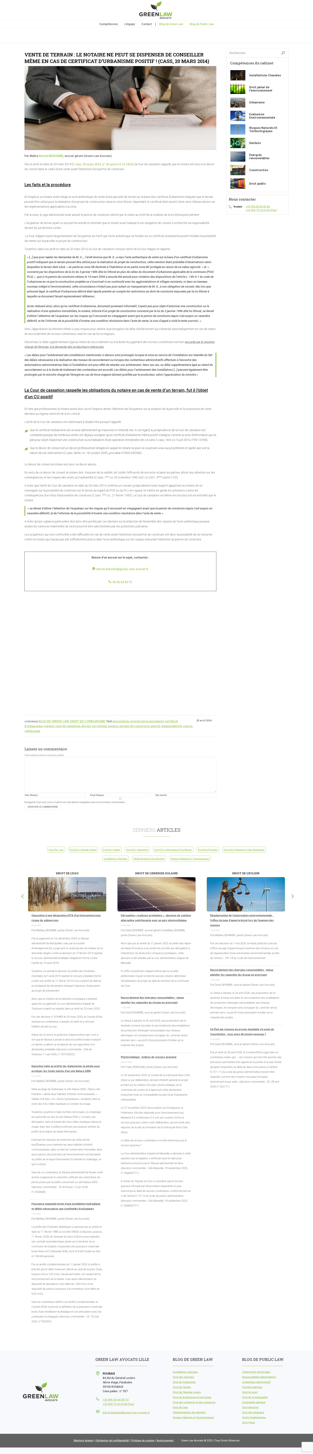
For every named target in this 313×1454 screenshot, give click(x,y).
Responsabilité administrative (259, 1377)
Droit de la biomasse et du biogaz (173, 849)
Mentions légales (83, 1440)
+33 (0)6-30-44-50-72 (116, 1399)
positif (155, 726)
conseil (49, 726)
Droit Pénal (248, 1422)
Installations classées (115, 858)
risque (187, 726)
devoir (86, 726)
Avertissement (165, 1440)
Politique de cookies (143, 1440)
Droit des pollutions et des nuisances (244, 849)
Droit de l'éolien (111, 849)
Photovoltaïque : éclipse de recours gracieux (148, 1057)
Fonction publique (252, 1387)
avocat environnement (147, 721)
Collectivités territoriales (256, 1372)
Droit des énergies (208, 849)
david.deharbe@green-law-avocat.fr (122, 569)
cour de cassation (68, 726)
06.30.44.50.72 (122, 582)
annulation (121, 721)
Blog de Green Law (54, 721)
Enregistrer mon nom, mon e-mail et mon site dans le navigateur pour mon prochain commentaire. (74, 802)
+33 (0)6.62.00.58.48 (258, 206)
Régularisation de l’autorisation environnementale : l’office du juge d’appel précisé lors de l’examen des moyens (242, 920)
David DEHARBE (50, 156)
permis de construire (134, 726)
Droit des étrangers (253, 1412)
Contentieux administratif (256, 1382)
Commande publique (253, 1402)
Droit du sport (250, 1392)
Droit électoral (250, 1407)
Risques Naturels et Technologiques (190, 858)
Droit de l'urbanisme (87, 721)
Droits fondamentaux (254, 1417)
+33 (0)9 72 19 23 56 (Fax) (261, 210)
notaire (113, 726)
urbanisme (32, 731)
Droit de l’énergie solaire (187, 1392)
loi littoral (99, 726)
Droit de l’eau (180, 1407)
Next (291, 895)
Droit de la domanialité (255, 1397)
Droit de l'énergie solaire (83, 849)
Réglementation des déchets (149, 858)
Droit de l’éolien (182, 1387)
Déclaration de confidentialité (112, 1440)
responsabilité (171, 726)
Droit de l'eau (56, 849)
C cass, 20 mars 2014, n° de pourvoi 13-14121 (103, 164)
